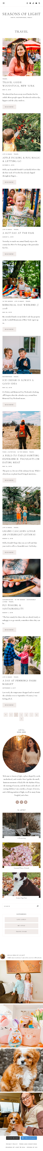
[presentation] (21, 57)
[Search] (37, 906)
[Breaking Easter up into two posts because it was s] (21, 1026)
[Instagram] (27, 3)
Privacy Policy (12, 1144)
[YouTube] (36, 3)
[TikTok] (33, 3)
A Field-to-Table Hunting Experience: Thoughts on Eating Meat (21, 459)
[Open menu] (4, 3)
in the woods (8, 301)
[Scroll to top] (39, 1145)
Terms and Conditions (28, 1144)
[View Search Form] (39, 3)
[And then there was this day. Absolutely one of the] (21, 1114)
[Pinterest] (30, 3)
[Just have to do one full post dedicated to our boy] (21, 1070)
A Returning (21, 838)
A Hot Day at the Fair (18, 233)
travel (5, 79)
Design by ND (32, 1147)
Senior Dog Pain (21, 898)
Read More (10, 107)
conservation (8, 599)
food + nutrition (9, 452)
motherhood (7, 376)
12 (36, 714)
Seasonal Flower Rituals (21, 868)
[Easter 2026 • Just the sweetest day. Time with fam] (21, 981)
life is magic (7, 154)
